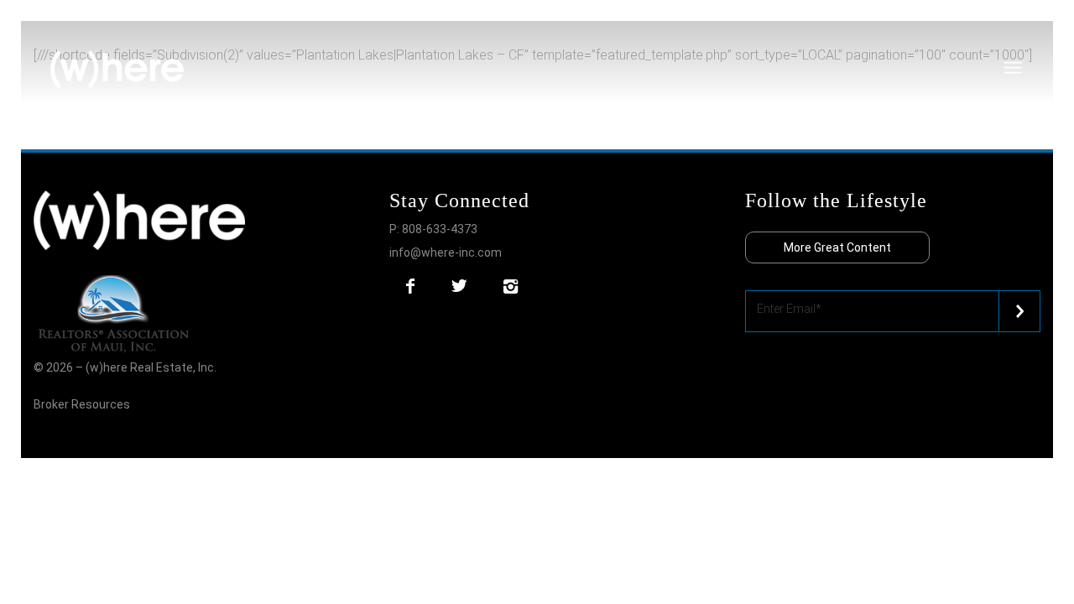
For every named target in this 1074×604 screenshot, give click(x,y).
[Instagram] (510, 286)
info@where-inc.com (445, 252)
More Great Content (837, 247)
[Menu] (1039, 37)
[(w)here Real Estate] (117, 69)
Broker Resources (82, 404)
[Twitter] (459, 286)
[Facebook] (410, 286)
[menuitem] (1039, 37)
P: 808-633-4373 (433, 229)
